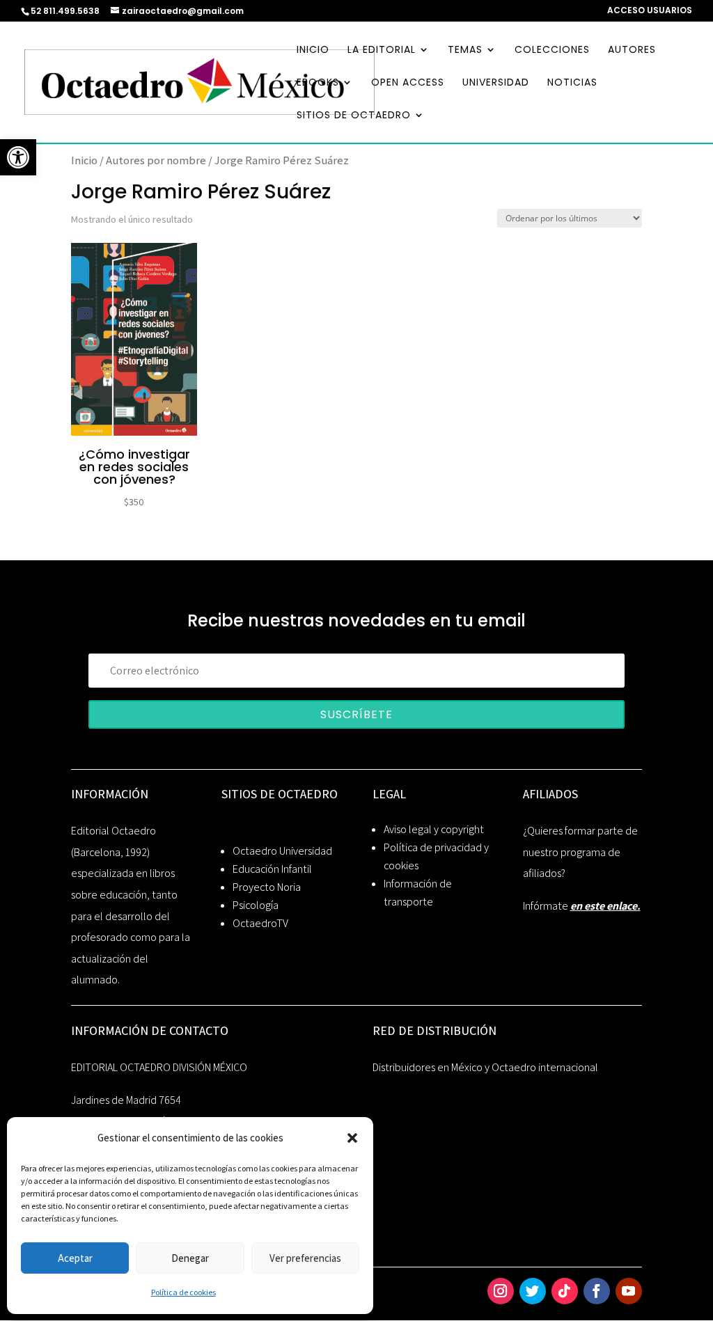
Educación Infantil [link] (272, 869)
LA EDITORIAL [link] (381, 50)
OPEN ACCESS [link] (407, 83)
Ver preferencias (305, 1258)
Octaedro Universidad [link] (282, 851)
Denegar (190, 1258)
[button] (352, 1138)
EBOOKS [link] (318, 83)
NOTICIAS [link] (572, 83)
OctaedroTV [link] (260, 923)
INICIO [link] (313, 50)
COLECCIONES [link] (552, 50)
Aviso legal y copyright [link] (434, 829)
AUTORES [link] (632, 50)
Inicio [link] (84, 160)
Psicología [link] (256, 905)
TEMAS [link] (465, 50)
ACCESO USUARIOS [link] (649, 11)
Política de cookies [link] (183, 1292)
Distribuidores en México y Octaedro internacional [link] (485, 1067)
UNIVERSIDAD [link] (495, 83)
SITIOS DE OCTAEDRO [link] (354, 116)
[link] (18, 157)
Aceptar (75, 1258)
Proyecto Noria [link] (267, 887)
